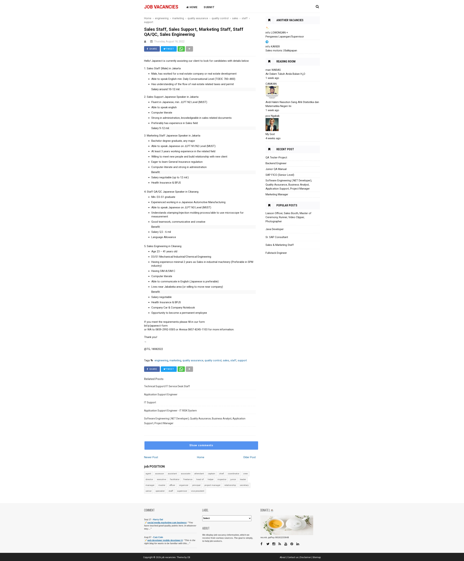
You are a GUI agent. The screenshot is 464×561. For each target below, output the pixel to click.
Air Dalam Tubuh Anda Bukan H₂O (285, 73)
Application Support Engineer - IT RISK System (170, 410)
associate (185, 473)
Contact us (292, 557)
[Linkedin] (299, 544)
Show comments (201, 445)
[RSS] (281, 544)
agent (148, 473)
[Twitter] (269, 544)
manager (150, 485)
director (149, 479)
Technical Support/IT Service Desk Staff (167, 386)
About (283, 557)
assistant (172, 473)
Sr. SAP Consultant (277, 237)
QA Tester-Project (276, 157)
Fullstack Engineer (276, 253)
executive (161, 479)
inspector (222, 479)
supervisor (182, 491)
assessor (159, 473)
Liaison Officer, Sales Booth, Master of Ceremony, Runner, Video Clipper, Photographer (288, 217)
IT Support (150, 402)
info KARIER (273, 46)
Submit (209, 7)
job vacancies (161, 7)
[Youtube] (287, 544)
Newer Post (151, 457)
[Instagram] (275, 544)
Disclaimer (305, 557)
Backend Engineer (276, 163)
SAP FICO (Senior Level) (280, 175)
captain (211, 473)
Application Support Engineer (160, 394)
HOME (193, 7)
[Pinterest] (293, 544)
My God (270, 134)
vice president (197, 491)
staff (171, 491)
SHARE (153, 49)
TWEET (169, 49)
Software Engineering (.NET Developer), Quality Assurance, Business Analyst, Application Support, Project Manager (194, 421)
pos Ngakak (272, 115)
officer (172, 485)
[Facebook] (263, 544)
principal (196, 485)
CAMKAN (271, 83)
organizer (183, 485)
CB (188, 557)
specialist (160, 491)
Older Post (249, 457)
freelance (187, 479)
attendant (199, 473)
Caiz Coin (158, 537)
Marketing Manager (277, 194)
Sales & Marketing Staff (280, 245)
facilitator (174, 479)
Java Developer (275, 229)
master (161, 485)
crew (245, 473)
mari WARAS (273, 70)
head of (200, 479)
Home (200, 457)
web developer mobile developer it (165, 540)
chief (221, 473)
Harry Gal (158, 519)
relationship (230, 485)
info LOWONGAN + (277, 32)
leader (243, 479)
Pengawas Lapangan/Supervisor (285, 36)
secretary (244, 485)
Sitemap (316, 557)
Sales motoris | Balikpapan (281, 50)
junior (233, 479)
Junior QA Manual (276, 169)
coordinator (233, 473)
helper (211, 479)
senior (149, 491)
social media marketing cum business (167, 522)
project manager (212, 485)
